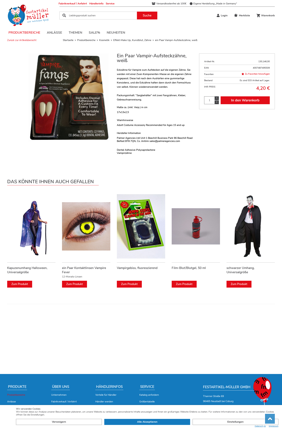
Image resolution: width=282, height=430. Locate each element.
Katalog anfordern (149, 395)
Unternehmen (59, 395)
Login (224, 15)
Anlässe (54, 32)
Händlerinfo (96, 3)
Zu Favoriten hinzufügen (257, 74)
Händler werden (104, 401)
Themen (75, 32)
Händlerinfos (109, 386)
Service (110, 3)
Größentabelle (147, 401)
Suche (147, 15)
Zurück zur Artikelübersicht (21, 40)
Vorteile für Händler (105, 395)
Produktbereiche (24, 32)
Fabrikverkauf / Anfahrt (73, 3)
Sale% (94, 32)
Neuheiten (116, 32)
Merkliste (244, 15)
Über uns (60, 386)
